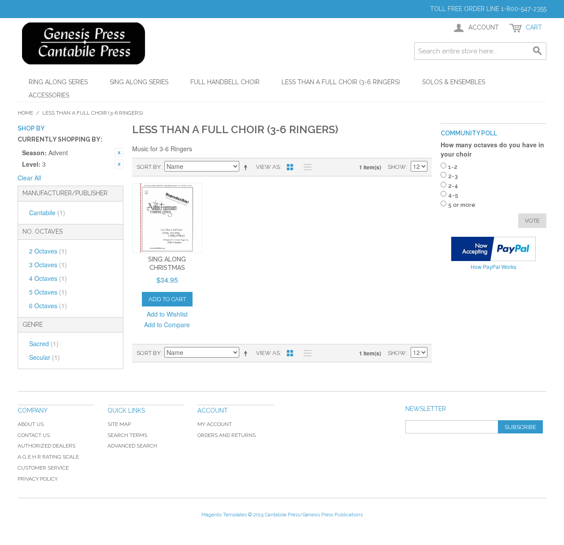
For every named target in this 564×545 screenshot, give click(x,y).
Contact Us (34, 435)
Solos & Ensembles (453, 82)
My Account (214, 424)
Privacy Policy (38, 479)
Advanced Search (132, 446)
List (305, 167)
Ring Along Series (58, 82)
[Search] (537, 51)
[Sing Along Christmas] (167, 218)
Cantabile (47, 212)
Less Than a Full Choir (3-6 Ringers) (341, 82)
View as (268, 167)
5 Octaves (48, 291)
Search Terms (127, 435)
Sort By (149, 167)
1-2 (452, 167)
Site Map (119, 424)
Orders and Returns (226, 435)
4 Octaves (48, 278)
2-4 (453, 186)
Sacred (44, 343)
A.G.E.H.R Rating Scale (48, 457)
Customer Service (43, 468)
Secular (44, 357)
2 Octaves (48, 250)
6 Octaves (48, 305)
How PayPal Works (493, 266)
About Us (31, 424)
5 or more (461, 205)
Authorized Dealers (46, 446)
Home (25, 113)
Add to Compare (167, 324)
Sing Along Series (139, 82)
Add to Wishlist (167, 314)
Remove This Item (119, 152)
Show (397, 167)
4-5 (453, 195)
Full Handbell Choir (225, 82)
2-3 (453, 176)
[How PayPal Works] (493, 249)
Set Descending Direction (247, 167)
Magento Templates (224, 515)
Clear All (29, 177)
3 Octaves (48, 264)
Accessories (49, 95)
